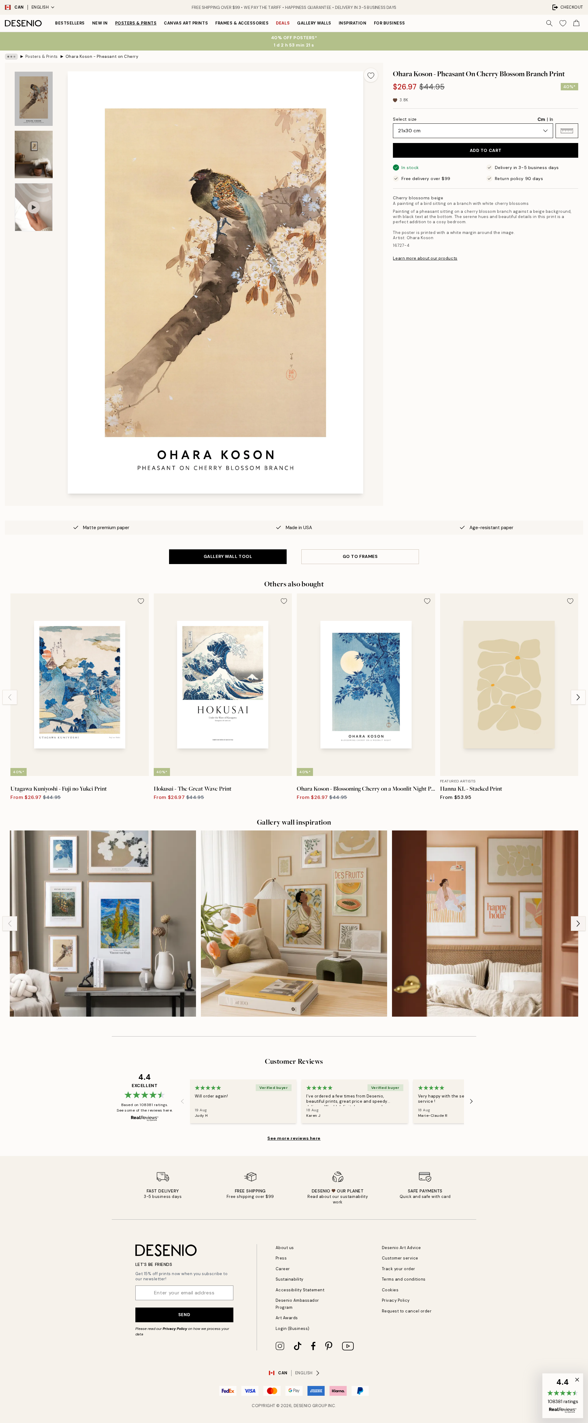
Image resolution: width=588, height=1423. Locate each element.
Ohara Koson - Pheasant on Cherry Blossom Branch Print (102, 56)
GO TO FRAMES (360, 556)
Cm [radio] (541, 119)
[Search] (549, 23)
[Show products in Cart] (576, 23)
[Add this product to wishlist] (371, 75)
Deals (283, 23)
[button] (567, 130)
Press (281, 1258)
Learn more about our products (425, 258)
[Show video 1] (34, 207)
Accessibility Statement (300, 1290)
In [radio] (551, 119)
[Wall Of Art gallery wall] (103, 923)
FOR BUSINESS (389, 23)
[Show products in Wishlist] (563, 23)
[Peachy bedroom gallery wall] (485, 923)
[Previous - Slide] (9, 697)
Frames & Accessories (242, 23)
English (40, 7)
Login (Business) (293, 1328)
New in (100, 23)
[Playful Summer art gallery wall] (294, 923)
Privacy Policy (175, 1328)
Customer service (400, 1258)
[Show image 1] (34, 99)
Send (184, 1314)
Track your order (398, 1268)
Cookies (390, 1290)
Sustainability (289, 1279)
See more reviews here (294, 1138)
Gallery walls (314, 23)
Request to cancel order (407, 1311)
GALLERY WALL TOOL (228, 556)
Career (283, 1268)
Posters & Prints (135, 23)
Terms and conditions (404, 1279)
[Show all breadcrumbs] (11, 57)
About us (285, 1247)
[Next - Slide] (578, 697)
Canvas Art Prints (186, 23)
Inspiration (353, 23)
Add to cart (486, 150)
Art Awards (287, 1317)
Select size (405, 119)
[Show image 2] (34, 154)
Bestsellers (70, 23)
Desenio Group (310, 1405)
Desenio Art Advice (401, 1247)
